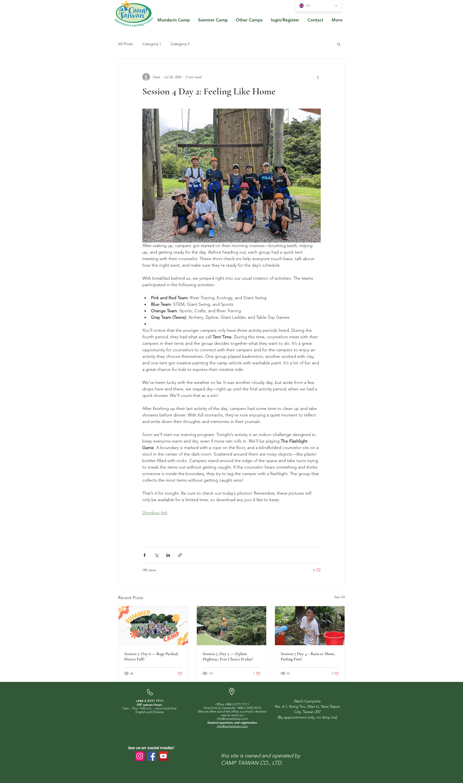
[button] (338, 44)
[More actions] (318, 77)
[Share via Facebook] (144, 555)
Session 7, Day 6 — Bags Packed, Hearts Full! (151, 656)
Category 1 (152, 44)
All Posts (125, 44)
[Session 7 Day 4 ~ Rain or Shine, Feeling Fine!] (310, 625)
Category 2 (180, 44)
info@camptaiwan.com (232, 719)
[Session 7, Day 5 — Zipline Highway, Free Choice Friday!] (231, 625)
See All (339, 597)
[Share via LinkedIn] (168, 555)
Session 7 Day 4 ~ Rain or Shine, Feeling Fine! (308, 656)
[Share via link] (180, 555)
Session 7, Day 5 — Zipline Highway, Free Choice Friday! (228, 656)
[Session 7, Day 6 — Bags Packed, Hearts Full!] (153, 625)
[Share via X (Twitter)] (156, 555)
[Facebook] (151, 756)
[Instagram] (139, 756)
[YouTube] (163, 756)
